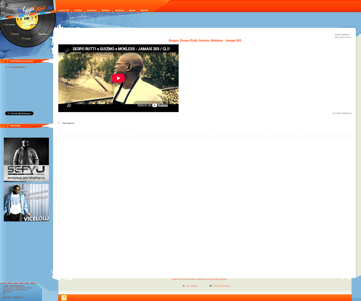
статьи (184, 279)
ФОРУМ (144, 10)
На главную (10, 25)
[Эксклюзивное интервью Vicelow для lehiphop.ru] (26, 221)
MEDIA (132, 10)
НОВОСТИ (63, 10)
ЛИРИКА (106, 10)
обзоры (192, 279)
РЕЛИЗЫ (119, 10)
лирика (200, 279)
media (215, 279)
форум (223, 279)
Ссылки (27, 39)
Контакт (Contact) (222, 286)
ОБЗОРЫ (92, 10)
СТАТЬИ (78, 10)
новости (175, 279)
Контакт (16, 34)
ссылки (208, 279)
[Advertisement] (24, 89)
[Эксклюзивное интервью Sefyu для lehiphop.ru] (26, 181)
